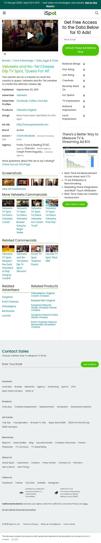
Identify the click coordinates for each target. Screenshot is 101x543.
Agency (41, 386)
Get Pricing (23, 466)
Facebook (22, 100)
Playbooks (7, 446)
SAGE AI (29, 390)
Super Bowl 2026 (57, 422)
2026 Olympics (9, 426)
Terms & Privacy (30, 524)
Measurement (46, 406)
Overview (7, 386)
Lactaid (6, 315)
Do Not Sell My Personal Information (19, 509)
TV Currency (22, 446)
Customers (22, 462)
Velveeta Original (26, 110)
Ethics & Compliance (51, 524)
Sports (64, 386)
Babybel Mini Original (43, 300)
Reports (6, 442)
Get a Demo (8, 466)
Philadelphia (9, 306)
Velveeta (22, 95)
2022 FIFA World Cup (78, 422)
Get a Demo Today (75, 204)
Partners (77, 462)
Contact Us (64, 462)
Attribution (62, 406)
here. (85, 503)
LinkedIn (41, 482)
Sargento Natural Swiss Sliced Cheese (44, 316)
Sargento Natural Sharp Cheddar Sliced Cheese (43, 307)
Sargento (7, 297)
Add (4, 139)
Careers (35, 462)
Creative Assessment (26, 406)
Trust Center (69, 524)
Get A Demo (90, 364)
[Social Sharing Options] (5, 54)
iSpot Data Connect (12, 390)
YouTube (42, 100)
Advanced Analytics (81, 406)
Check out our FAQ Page (16, 164)
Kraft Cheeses (10, 301)
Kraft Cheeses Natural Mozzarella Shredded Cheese (44, 324)
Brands (18, 386)
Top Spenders (20, 422)
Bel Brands (8, 311)
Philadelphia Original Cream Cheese (43, 294)
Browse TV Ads (38, 422)
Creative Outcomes (65, 442)
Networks (29, 386)
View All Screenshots (14, 189)
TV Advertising (38, 446)
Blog (31, 442)
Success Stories (44, 442)
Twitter (33, 100)
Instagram (53, 482)
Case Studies (19, 442)
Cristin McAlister (26, 135)
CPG (73, 386)
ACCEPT (15, 539)
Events (81, 442)
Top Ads (6, 422)
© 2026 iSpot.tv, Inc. (11, 524)
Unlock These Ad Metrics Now (80, 50)
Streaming (53, 386)
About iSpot (8, 462)
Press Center (49, 462)
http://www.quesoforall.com (32, 124)
